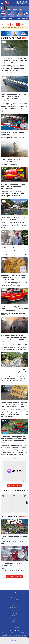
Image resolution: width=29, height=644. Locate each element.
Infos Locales (14, 605)
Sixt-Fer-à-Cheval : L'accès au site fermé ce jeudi (13, 218)
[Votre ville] (17, 2)
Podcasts (14, 619)
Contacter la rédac (14, 607)
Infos (18, 18)
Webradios (14, 621)
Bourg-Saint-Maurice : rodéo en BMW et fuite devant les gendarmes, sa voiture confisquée (13, 97)
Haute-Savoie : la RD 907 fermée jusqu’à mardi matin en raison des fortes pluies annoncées (14, 404)
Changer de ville (25, 22)
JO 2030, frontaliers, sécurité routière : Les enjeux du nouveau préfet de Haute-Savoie (14, 250)
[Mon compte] (26, 2)
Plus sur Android (14, 627)
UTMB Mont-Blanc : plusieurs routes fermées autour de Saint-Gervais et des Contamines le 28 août (14, 440)
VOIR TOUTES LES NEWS (14, 485)
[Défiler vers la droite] (26, 502)
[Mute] (26, 8)
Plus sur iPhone (14, 626)
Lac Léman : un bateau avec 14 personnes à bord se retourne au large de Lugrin (14, 60)
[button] (6, 503)
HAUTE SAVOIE (5, 24)
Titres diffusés (14, 597)
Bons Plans (11, 18)
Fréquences (14, 599)
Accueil (3, 18)
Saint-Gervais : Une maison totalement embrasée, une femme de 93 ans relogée (14, 308)
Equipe (14, 595)
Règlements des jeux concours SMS (14, 634)
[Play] (2, 8)
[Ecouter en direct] (20, 2)
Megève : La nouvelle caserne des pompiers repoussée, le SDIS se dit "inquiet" (14, 187)
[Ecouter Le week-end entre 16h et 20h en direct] (14, 33)
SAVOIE (13, 24)
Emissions (14, 613)
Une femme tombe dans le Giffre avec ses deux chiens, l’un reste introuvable (14, 372)
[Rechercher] (23, 2)
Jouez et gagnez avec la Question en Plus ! (10, 565)
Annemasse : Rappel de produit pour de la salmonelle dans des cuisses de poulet (13, 277)
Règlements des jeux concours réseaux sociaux (14, 632)
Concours (14, 615)
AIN (18, 24)
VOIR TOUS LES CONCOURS (14, 576)
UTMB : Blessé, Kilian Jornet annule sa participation (12, 160)
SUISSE (23, 24)
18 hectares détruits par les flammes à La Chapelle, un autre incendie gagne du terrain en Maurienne (14, 338)
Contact (14, 594)
